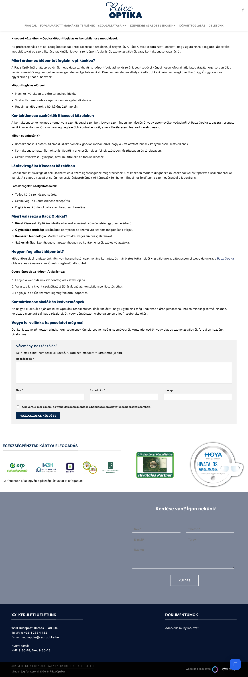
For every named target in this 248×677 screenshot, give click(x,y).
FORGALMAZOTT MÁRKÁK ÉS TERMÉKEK (67, 25)
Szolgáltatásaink (112, 25)
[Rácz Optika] (124, 10)
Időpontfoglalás (192, 25)
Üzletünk (216, 25)
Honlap (168, 390)
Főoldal (31, 25)
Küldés (184, 580)
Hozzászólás (25, 358)
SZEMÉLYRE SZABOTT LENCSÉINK (152, 25)
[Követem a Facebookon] (242, 10)
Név (19, 390)
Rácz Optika (225, 258)
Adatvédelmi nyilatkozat (182, 628)
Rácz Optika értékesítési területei (70, 666)
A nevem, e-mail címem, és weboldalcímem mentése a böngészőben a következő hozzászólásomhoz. (86, 406)
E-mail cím (97, 390)
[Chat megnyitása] (235, 664)
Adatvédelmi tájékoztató (28, 666)
